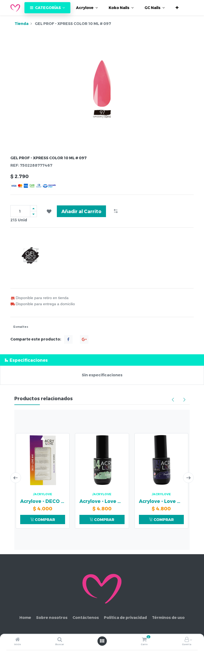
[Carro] (144, 639)
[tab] (102, 360)
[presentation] (15, 477)
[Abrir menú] (102, 641)
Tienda (21, 23)
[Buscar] (59, 639)
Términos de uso (168, 617)
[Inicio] (17, 639)
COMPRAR (44, 519)
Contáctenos (86, 617)
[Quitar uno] (33, 214)
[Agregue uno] (33, 208)
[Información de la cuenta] (187, 639)
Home (25, 617)
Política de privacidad (125, 617)
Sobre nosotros (51, 617)
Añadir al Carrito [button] (81, 211)
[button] (177, 7)
